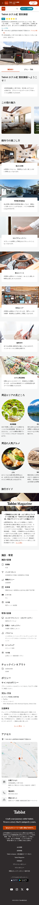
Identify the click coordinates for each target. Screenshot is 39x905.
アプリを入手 (33, 3)
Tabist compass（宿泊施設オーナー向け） (19, 854)
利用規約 (19, 861)
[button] (17, 9)
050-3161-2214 (13, 794)
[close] (3, 3)
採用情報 (19, 850)
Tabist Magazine (19, 857)
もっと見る (5, 28)
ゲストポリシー (19, 867)
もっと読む (19, 542)
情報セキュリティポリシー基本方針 (19, 871)
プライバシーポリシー (19, 864)
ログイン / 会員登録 (26, 8)
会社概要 (19, 847)
